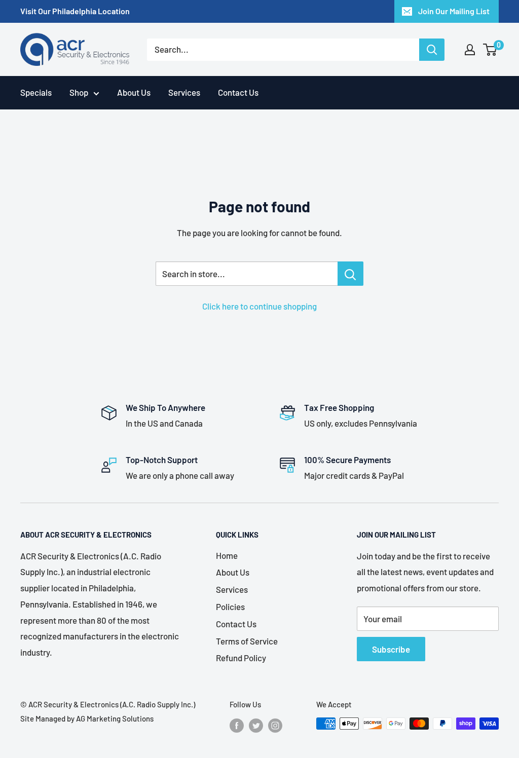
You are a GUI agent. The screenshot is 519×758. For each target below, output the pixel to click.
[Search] (431, 50)
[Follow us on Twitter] (256, 725)
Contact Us (238, 92)
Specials (36, 92)
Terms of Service (247, 641)
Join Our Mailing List (454, 11)
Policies (230, 606)
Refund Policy (241, 658)
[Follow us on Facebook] (237, 725)
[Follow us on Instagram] (275, 725)
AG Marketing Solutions (115, 718)
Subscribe (391, 649)
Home (227, 555)
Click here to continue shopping (259, 306)
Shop (78, 92)
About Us (134, 92)
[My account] (470, 49)
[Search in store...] (350, 273)
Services (184, 92)
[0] (490, 50)
